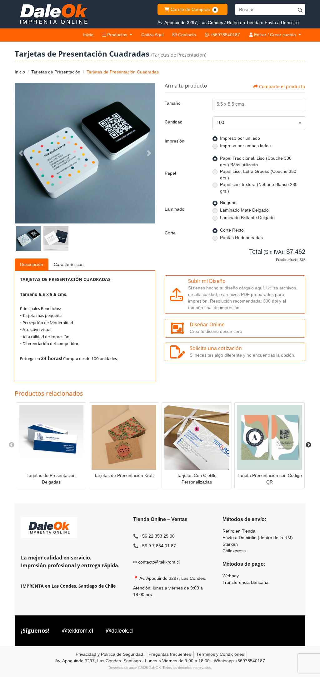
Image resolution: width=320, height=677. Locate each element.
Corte (170, 232)
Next (308, 445)
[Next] (149, 153)
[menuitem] (88, 35)
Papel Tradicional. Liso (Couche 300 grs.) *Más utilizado (256, 161)
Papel (170, 173)
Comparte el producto (282, 86)
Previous (11, 445)
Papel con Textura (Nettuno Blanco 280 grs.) (259, 187)
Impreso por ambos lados (245, 145)
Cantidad (173, 121)
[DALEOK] (54, 14)
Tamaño (173, 103)
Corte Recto (232, 230)
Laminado (174, 209)
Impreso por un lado (240, 138)
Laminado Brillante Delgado (247, 217)
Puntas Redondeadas (241, 237)
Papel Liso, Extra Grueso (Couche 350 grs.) (258, 174)
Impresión (174, 140)
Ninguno (228, 202)
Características (68, 264)
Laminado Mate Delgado (244, 210)
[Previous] (21, 153)
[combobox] (258, 123)
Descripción (31, 264)
